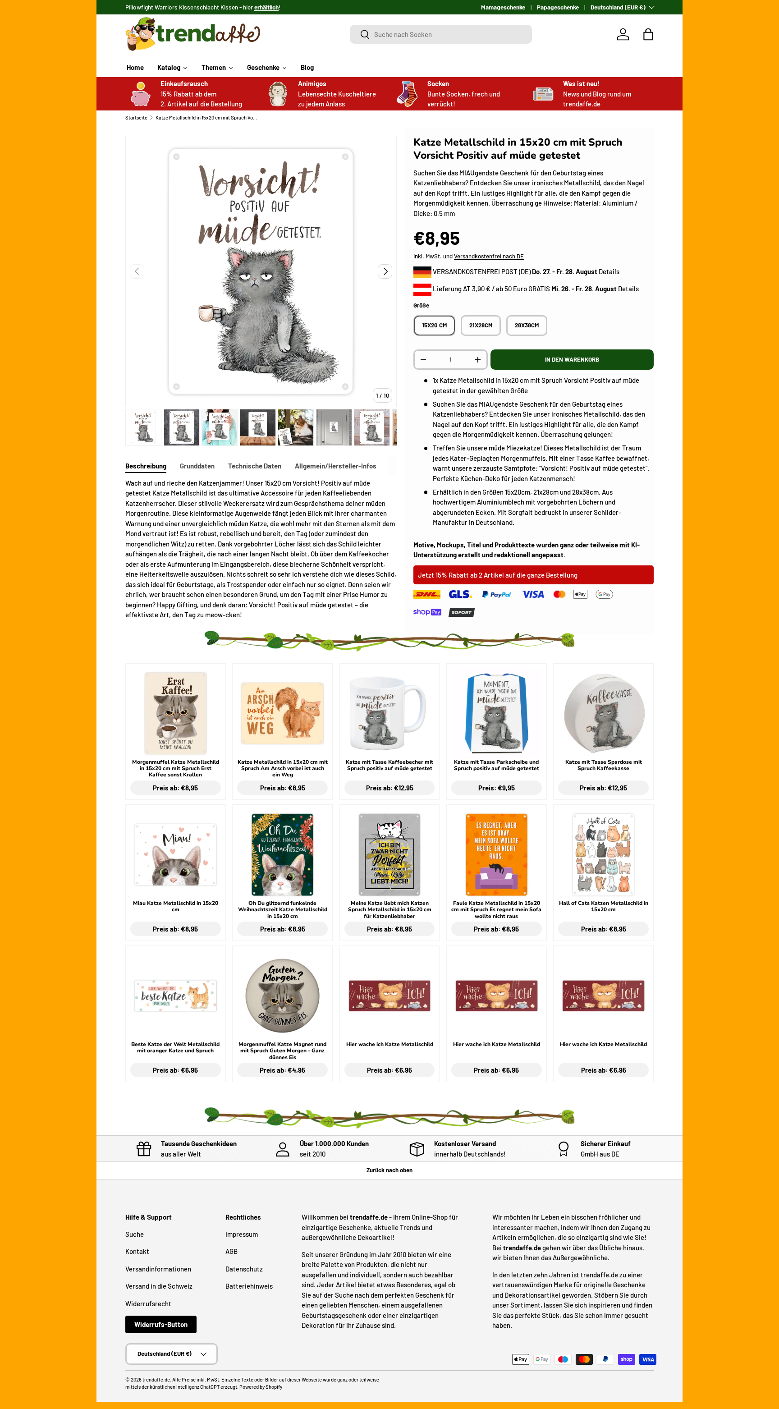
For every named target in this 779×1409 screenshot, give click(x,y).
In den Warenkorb (572, 359)
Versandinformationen (158, 1269)
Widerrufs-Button (161, 1324)
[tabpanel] (261, 549)
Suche (134, 1234)
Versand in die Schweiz (158, 1286)
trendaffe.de (156, 1379)
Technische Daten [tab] (254, 466)
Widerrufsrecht (148, 1303)
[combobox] (441, 34)
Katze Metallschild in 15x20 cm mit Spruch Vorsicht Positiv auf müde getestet (206, 117)
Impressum (241, 1234)
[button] (648, 34)
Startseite (136, 117)
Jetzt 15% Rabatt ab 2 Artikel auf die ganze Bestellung (497, 575)
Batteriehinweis (249, 1286)
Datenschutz (244, 1269)
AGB (231, 1251)
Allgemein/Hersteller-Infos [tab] (335, 466)
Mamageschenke (503, 7)
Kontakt (137, 1251)
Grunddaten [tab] (197, 466)
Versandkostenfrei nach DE (489, 256)
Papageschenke (558, 7)
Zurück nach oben (389, 1170)
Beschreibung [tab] (145, 466)
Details (609, 271)
